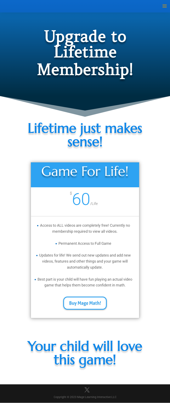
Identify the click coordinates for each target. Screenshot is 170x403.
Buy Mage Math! (85, 303)
